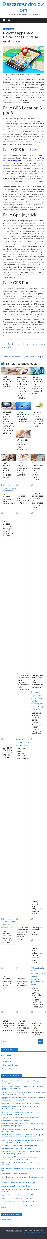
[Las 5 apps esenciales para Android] (38, 919)
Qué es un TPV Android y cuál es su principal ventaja (8, 752)
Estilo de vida (6, 1058)
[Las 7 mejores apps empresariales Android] (23, 485)
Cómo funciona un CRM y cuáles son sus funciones (9, 1025)
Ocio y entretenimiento (9, 1065)
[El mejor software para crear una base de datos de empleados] (23, 1012)
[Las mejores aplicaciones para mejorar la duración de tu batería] (38, 513)
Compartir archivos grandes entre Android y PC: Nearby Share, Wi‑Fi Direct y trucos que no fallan (8, 422)
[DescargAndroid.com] (3, 20)
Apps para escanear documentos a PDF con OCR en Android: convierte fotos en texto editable (23, 387)
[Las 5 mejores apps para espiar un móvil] (8, 968)
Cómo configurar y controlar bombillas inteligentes (23, 416)
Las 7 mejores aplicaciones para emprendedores (9, 500)
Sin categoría (6, 1068)
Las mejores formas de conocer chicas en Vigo (18, 1183)
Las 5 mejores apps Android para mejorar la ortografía (23, 346)
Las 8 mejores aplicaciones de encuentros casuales (19, 1202)
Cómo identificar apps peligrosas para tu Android (37, 907)
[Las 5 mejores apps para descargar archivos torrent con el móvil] (8, 513)
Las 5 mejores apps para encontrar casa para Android (22, 469)
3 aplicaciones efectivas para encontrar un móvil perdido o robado (37, 471)
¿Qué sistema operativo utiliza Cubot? (14, 1174)
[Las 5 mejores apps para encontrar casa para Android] (23, 455)
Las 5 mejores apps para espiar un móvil (7, 981)
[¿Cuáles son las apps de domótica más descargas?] (23, 431)
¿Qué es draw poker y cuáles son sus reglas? (17, 1198)
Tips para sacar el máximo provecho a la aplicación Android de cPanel (38, 419)
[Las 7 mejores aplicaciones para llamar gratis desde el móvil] (8, 919)
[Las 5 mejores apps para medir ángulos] (8, 368)
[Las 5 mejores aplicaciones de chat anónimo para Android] (38, 940)
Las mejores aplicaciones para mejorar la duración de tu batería (37, 681)
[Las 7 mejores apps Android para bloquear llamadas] (8, 455)
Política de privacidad (38, 1232)
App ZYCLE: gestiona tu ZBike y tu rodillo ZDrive (18, 1195)
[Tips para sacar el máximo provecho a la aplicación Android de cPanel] (38, 403)
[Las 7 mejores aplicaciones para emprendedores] (8, 485)
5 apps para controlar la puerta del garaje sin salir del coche (22, 933)
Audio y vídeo (6, 1055)
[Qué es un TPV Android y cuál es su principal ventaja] (8, 739)
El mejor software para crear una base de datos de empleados (23, 1027)
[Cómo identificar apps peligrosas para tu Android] (38, 739)
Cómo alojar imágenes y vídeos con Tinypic (24, 356)
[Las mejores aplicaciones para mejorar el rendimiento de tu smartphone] (23, 513)
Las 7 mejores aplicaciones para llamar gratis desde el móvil (8, 937)
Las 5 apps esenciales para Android (37, 931)
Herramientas (8, 29)
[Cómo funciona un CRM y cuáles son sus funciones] (8, 1012)
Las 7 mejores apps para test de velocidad (22, 981)
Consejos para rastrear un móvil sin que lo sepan (23, 753)
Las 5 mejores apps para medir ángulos (7, 381)
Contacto (26, 1232)
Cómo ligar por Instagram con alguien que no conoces (20, 1103)
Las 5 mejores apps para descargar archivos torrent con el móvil (8, 528)
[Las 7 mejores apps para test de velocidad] (23, 968)
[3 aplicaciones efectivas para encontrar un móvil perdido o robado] (38, 455)
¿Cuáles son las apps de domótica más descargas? (22, 444)
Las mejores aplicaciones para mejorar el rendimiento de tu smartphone (23, 682)
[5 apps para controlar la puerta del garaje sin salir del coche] (23, 919)
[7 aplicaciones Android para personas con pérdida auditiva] (38, 1012)
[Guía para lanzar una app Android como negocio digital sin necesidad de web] (38, 368)
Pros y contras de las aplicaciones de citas (16, 1186)
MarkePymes (6, 1220)
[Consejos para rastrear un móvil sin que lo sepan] (23, 739)
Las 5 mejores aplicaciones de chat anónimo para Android (37, 955)
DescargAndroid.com (23, 7)
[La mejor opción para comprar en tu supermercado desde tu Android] (38, 485)
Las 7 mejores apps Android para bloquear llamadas (7, 470)
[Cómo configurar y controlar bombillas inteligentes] (23, 403)
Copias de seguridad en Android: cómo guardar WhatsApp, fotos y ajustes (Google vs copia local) (37, 723)
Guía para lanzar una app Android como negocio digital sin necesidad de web (38, 385)
